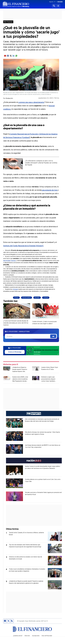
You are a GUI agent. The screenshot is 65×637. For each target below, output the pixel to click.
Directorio (27, 635)
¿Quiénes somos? (17, 635)
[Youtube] (60, 2)
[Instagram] (58, 2)
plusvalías (37, 297)
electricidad (6, 260)
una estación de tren (50, 190)
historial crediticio (26, 297)
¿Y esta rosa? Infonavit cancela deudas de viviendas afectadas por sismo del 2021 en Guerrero (15, 323)
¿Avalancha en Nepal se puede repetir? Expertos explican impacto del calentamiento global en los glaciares (20, 371)
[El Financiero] (16, 4)
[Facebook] (55, 2)
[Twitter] (57, 2)
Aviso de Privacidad (47, 635)
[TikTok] (62, 2)
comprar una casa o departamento (31, 102)
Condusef (46, 297)
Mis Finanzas (8, 22)
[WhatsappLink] (31, 350)
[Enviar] (53, 336)
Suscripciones (35, 635)
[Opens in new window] (14, 423)
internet (13, 260)
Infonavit (15, 289)
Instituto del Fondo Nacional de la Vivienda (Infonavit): (23, 246)
